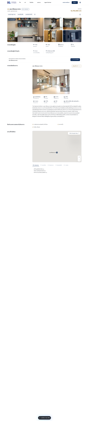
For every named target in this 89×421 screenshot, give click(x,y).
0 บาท (36, 51)
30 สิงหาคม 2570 (50, 51)
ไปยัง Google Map (73, 133)
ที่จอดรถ (55, 102)
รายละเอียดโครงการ (12, 66)
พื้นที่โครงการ (56, 98)
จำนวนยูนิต (46, 98)
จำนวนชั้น (45, 102)
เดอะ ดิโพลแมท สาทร (37, 66)
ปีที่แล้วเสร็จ (66, 98)
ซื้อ (20, 2)
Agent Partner (47, 2)
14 (73, 45)
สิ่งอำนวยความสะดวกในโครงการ (15, 125)
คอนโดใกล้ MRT (29, 14)
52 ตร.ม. (62, 45)
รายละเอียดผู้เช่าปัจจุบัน (13, 51)
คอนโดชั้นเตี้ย (20, 14)
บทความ (39, 2)
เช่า (25, 2)
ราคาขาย (79, 9)
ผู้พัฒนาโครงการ (67, 102)
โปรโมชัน (31, 2)
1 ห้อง (36, 45)
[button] (57, 152)
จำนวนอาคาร (35, 102)
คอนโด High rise (11, 14)
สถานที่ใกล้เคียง (11, 132)
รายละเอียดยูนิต (11, 45)
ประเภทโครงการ (36, 98)
